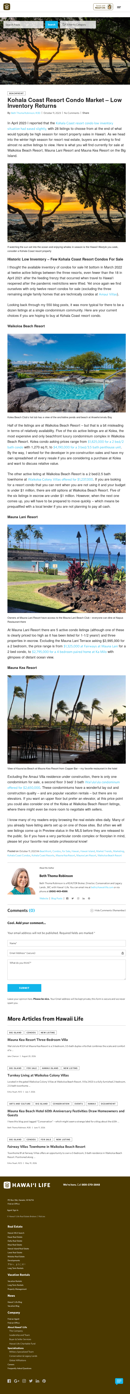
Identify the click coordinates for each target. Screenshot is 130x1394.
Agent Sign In (12, 1210)
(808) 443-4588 (58, 891)
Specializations (16, 1348)
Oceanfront (108, 1103)
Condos (56, 851)
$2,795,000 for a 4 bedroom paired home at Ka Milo (69, 652)
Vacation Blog (13, 1306)
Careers (11, 1364)
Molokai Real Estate (16, 1256)
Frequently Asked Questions (19, 1368)
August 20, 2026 (29, 1056)
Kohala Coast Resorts (43, 855)
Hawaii (75, 851)
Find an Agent (13, 1319)
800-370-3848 (91, 1184)
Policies (42, 1216)
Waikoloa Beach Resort (110, 855)
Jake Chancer (13, 1056)
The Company (16, 1330)
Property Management (17, 1289)
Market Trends (104, 851)
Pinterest (89, 898)
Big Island (15, 1032)
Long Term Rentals (15, 1268)
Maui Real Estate (15, 1244)
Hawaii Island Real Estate (18, 1248)
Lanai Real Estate (15, 1252)
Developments (14, 1260)
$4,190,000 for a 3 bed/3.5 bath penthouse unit (87, 447)
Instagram (78, 898)
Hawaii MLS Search (16, 1233)
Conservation (61, 1103)
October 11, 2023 (52, 112)
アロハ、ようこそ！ (17, 1264)
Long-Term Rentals (15, 1285)
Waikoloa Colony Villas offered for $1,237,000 (60, 479)
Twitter (73, 898)
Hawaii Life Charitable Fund (22, 1343)
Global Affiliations (17, 1360)
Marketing (118, 851)
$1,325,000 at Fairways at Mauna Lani (91, 646)
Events (79, 1103)
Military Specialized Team (21, 1351)
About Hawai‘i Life (17, 1327)
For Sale (66, 851)
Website (43, 898)
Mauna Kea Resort (65, 855)
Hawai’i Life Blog (15, 1302)
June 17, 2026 (39, 1127)
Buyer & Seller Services (20, 1339)
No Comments (71, 112)
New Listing (48, 1032)
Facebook (67, 898)
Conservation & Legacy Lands (23, 1356)
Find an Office (14, 1203)
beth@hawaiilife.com (102, 887)
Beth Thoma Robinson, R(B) (25, 112)
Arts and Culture (19, 1103)
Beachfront (16, 93)
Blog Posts (56, 898)
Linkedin (83, 898)
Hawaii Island (87, 851)
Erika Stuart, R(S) (14, 1091)
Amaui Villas (108, 294)
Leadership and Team (19, 1335)
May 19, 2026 (31, 1163)
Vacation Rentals (15, 1281)
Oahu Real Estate (15, 1241)
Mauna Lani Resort (86, 855)
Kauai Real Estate (15, 1237)
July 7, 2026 (30, 1091)
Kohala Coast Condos (18, 855)
